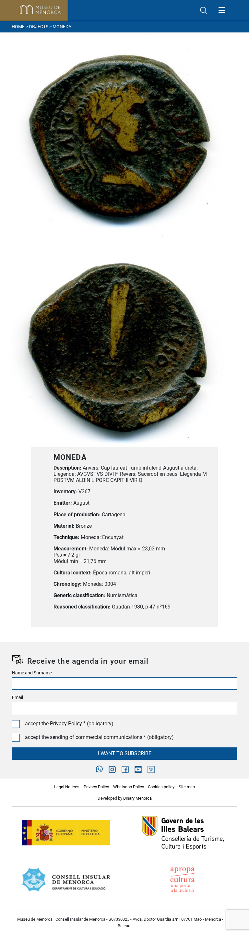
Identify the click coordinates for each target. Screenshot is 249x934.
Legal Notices (66, 786)
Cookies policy (161, 786)
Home (18, 27)
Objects (38, 27)
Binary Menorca (137, 798)
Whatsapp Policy (128, 786)
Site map (187, 786)
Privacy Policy (66, 723)
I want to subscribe (124, 753)
